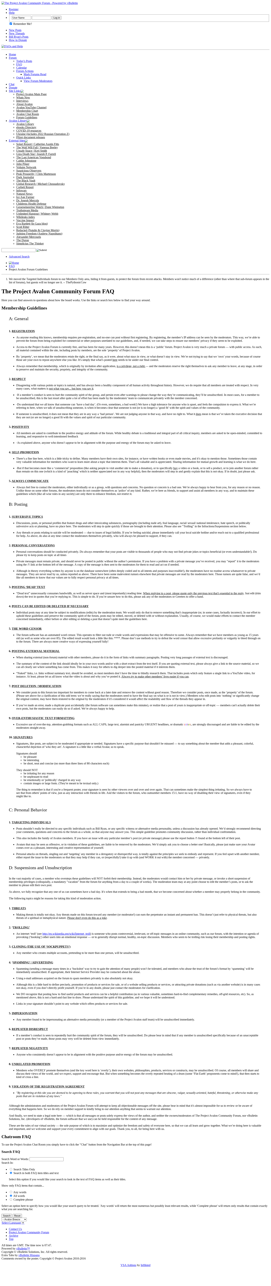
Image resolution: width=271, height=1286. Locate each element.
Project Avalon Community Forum (29, 1232)
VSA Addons (128, 1265)
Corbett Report (25, 187)
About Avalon (24, 104)
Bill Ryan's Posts (18, 36)
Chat (11, 84)
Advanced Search (19, 256)
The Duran (22, 240)
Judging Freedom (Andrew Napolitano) (39, 233)
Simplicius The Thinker (30, 243)
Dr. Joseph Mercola (27, 200)
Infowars (21, 190)
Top (11, 1239)
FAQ (19, 64)
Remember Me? (22, 23)
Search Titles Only (24, 1169)
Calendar (21, 67)
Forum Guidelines (26, 117)
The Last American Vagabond (33, 157)
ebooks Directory (26, 127)
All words (19, 1195)
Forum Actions (25, 71)
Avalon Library (18, 120)
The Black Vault (25, 180)
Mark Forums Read (35, 74)
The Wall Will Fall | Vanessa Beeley (37, 147)
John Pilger (22, 164)
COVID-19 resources (28, 130)
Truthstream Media (27, 210)
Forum (13, 57)
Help (12, 12)
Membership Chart (27, 110)
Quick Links (23, 77)
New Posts (15, 30)
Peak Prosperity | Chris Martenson (36, 173)
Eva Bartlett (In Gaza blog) (32, 223)
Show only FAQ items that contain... (22, 1185)
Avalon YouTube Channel (31, 107)
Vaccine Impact (25, 220)
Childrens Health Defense (31, 203)
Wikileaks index (25, 217)
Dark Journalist (25, 177)
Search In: (7, 1162)
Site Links (15, 90)
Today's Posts (24, 61)
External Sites (17, 140)
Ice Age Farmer (25, 197)
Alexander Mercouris (28, 236)
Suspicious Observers (28, 170)
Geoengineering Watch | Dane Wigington (40, 207)
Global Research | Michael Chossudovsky (40, 183)
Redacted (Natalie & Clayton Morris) (37, 230)
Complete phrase (23, 1199)
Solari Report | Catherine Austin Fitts (37, 144)
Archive (13, 1235)
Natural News (24, 193)
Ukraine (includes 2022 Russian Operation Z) (42, 134)
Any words (19, 1192)
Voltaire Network (26, 167)
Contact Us (15, 1229)
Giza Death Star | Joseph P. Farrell (36, 154)
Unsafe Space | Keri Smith (31, 150)
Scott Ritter (22, 226)
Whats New (23, 97)
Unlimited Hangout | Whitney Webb (37, 213)
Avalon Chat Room (27, 114)
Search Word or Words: (15, 1159)
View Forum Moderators (38, 80)
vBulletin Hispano (29, 1255)
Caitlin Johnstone (26, 160)
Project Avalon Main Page (31, 94)
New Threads (17, 33)
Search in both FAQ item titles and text (36, 1173)
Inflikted (145, 1265)
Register (13, 9)
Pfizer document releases (30, 137)
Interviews (22, 100)
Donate (13, 87)
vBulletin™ (23, 1248)
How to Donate (18, 40)
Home (12, 54)
